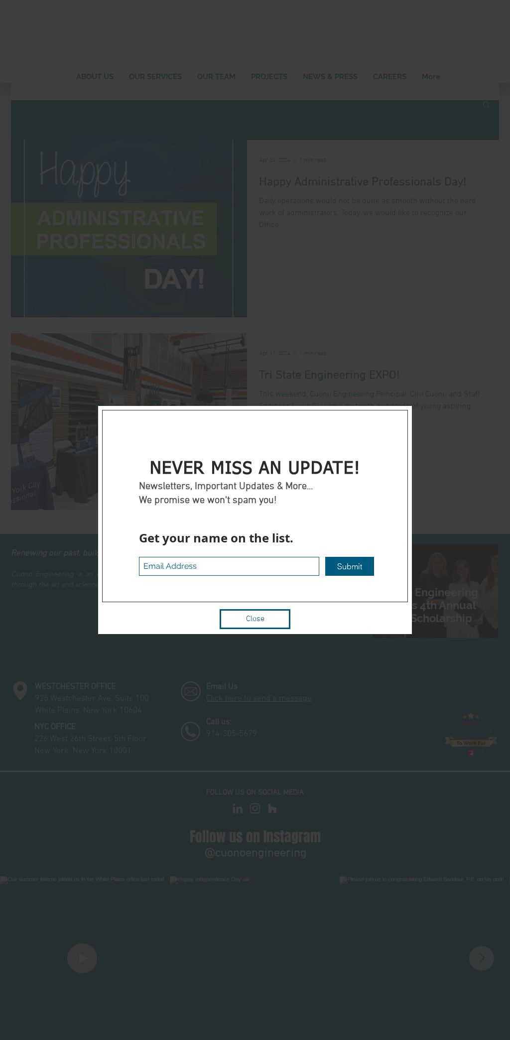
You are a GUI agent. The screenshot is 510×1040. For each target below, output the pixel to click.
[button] (255, 619)
